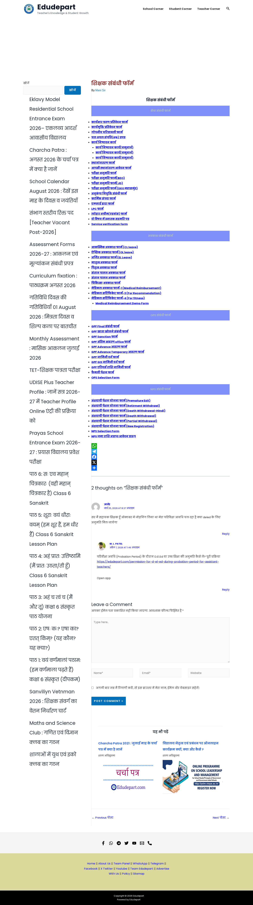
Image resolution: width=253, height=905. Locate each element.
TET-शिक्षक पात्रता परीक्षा (54, 370)
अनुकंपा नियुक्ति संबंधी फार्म (109, 194)
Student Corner (180, 9)
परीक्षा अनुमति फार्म (103, 173)
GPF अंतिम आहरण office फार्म (110, 342)
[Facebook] (160, 457)
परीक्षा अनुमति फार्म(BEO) (108, 178)
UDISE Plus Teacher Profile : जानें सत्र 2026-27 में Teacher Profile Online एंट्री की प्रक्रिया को (54, 401)
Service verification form (109, 224)
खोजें (26, 83)
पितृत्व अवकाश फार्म (104, 268)
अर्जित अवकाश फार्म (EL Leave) (111, 257)
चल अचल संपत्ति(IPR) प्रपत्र (108, 137)
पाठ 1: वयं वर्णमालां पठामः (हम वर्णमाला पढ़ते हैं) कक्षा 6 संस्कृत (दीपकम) (55, 670)
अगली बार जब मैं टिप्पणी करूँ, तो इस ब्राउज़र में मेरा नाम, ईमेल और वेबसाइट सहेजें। (147, 688)
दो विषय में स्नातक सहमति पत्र (110, 219)
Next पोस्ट (221, 818)
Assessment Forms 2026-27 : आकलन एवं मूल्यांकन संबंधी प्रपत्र (53, 254)
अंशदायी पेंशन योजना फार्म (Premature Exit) (120, 401)
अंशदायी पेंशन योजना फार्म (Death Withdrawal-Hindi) (128, 411)
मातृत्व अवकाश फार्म (104, 262)
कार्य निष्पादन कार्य (103, 142)
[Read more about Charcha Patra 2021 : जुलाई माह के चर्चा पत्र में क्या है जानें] (128, 777)
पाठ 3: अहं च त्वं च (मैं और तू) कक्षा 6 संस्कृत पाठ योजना (52, 607)
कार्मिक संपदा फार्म (103, 199)
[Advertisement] (126, 44)
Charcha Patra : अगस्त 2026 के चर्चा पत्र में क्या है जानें (53, 160)
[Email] (142, 843)
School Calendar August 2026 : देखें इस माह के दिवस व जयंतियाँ (53, 191)
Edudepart (56, 7)
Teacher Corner (208, 9)
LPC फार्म (97, 209)
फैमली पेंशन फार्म (102, 372)
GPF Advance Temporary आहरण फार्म (117, 352)
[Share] (160, 468)
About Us (104, 863)
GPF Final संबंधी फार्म (105, 326)
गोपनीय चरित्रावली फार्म (107, 132)
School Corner (153, 9)
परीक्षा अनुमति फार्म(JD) (107, 183)
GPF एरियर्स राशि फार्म (110, 367)
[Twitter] (126, 843)
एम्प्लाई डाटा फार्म (102, 204)
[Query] (150, 843)
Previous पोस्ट (102, 818)
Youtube (121, 869)
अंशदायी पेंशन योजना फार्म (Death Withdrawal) (123, 416)
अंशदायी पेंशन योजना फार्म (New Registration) (122, 426)
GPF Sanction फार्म (104, 337)
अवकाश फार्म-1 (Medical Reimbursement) (126, 288)
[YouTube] (134, 843)
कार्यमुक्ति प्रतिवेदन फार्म (106, 127)
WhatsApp (140, 863)
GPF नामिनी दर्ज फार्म (105, 357)
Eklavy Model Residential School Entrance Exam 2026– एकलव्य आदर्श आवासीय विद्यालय (53, 118)
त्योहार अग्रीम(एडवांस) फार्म (109, 214)
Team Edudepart (141, 869)
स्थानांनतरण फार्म (103, 163)
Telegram (157, 863)
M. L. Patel (116, 543)
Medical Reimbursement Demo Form (122, 303)
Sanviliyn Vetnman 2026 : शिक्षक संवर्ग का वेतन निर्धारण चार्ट (53, 701)
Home (91, 863)
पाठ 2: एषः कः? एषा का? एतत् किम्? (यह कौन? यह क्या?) (54, 638)
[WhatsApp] (160, 446)
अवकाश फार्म (111, 283)
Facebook (91, 869)
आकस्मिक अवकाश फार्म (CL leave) (114, 247)
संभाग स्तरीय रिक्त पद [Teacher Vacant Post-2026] (51, 223)
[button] (228, 9)
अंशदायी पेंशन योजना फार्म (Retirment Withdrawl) (125, 406)
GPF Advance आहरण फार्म (109, 347)
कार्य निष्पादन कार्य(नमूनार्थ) (114, 147)
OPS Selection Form (105, 378)
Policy (126, 874)
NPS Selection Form (105, 431)
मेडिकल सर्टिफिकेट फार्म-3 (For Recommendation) (126, 293)
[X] (160, 462)
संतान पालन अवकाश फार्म (108, 273)
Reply (226, 534)
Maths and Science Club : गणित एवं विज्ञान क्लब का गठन (53, 733)
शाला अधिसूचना (106, 755)
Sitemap (138, 874)
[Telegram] (160, 451)
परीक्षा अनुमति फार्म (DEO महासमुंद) (114, 188)
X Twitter (107, 869)
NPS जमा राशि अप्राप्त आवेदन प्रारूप (113, 436)
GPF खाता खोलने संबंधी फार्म (109, 332)
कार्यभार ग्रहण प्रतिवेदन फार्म (109, 122)
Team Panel (122, 863)
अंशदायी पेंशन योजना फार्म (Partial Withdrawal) (124, 421)
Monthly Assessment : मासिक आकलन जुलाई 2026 (54, 348)
